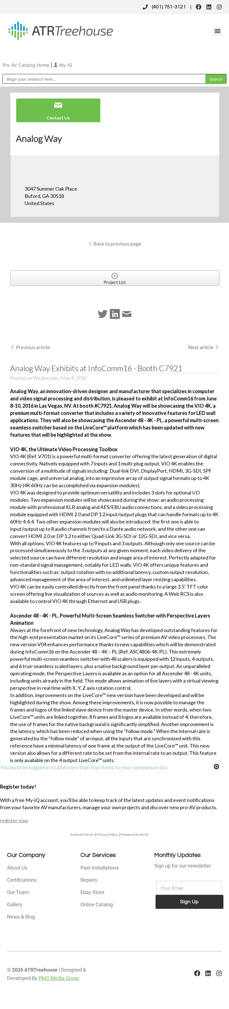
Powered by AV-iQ (134, 834)
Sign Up (189, 901)
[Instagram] (219, 7)
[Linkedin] (209, 7)
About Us (17, 868)
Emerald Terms (82, 834)
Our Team (18, 892)
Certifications (22, 880)
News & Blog (21, 917)
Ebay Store (92, 892)
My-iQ (65, 65)
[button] (217, 31)
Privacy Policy (107, 834)
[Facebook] (198, 7)
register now (14, 820)
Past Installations (99, 868)
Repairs (88, 880)
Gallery (14, 904)
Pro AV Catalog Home (27, 65)
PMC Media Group (59, 978)
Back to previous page (116, 244)
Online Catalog (96, 904)
